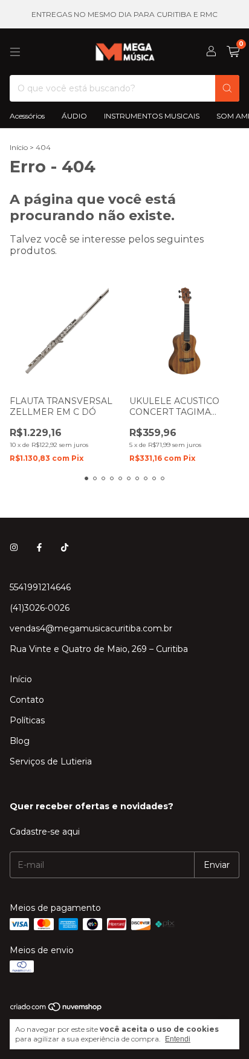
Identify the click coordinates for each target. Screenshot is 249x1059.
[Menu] (15, 52)
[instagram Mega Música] (14, 547)
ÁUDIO (74, 115)
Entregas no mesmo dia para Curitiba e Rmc (124, 14)
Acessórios (27, 115)
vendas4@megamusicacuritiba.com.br (91, 628)
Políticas (27, 720)
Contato (27, 699)
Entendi (177, 1039)
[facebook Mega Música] (39, 547)
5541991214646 (40, 587)
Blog (20, 740)
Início (19, 147)
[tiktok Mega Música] (64, 547)
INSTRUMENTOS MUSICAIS (151, 115)
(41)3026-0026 (40, 607)
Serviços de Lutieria (51, 761)
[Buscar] (227, 88)
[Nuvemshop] (56, 1009)
